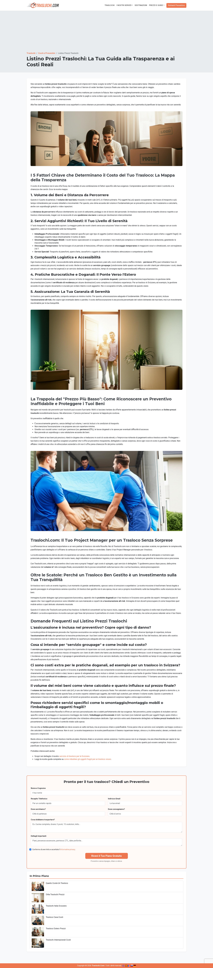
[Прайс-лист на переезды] (132, 966)
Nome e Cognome (38, 788)
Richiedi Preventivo (176, 5)
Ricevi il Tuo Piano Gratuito (106, 855)
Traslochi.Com (98, 966)
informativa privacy (67, 849)
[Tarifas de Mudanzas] (126, 966)
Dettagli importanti (38, 836)
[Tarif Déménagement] (129, 966)
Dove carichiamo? (38, 809)
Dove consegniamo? (116, 809)
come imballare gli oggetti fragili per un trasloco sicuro (87, 759)
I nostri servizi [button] (123, 5)
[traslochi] (43, 5)
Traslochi (110, 5)
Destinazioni (141, 5)
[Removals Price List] (123, 966)
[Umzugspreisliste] (134, 966)
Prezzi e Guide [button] (156, 5)
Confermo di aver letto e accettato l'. (53, 849)
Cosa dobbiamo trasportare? (43, 820)
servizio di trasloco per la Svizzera (74, 756)
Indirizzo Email (114, 799)
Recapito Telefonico (39, 799)
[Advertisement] (106, 33)
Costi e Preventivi (46, 53)
